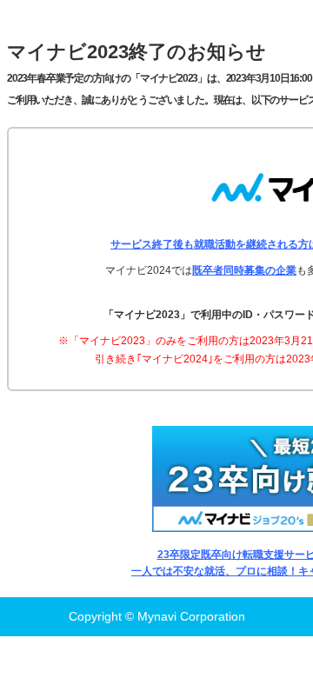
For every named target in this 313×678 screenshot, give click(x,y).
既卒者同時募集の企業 (244, 270)
